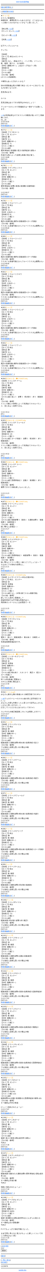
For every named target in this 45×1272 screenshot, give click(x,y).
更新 (8, 7)
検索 (5, 11)
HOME (10, 11)
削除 (3, 126)
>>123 (10, 29)
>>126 (8, 39)
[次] (4, 1246)
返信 (3, 7)
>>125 (13, 35)
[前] (7, 1246)
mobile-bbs (22, 1270)
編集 (8, 126)
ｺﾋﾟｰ (12, 126)
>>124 (16, 31)
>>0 (2, 115)
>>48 (3, 699)
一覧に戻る (5, 1260)
